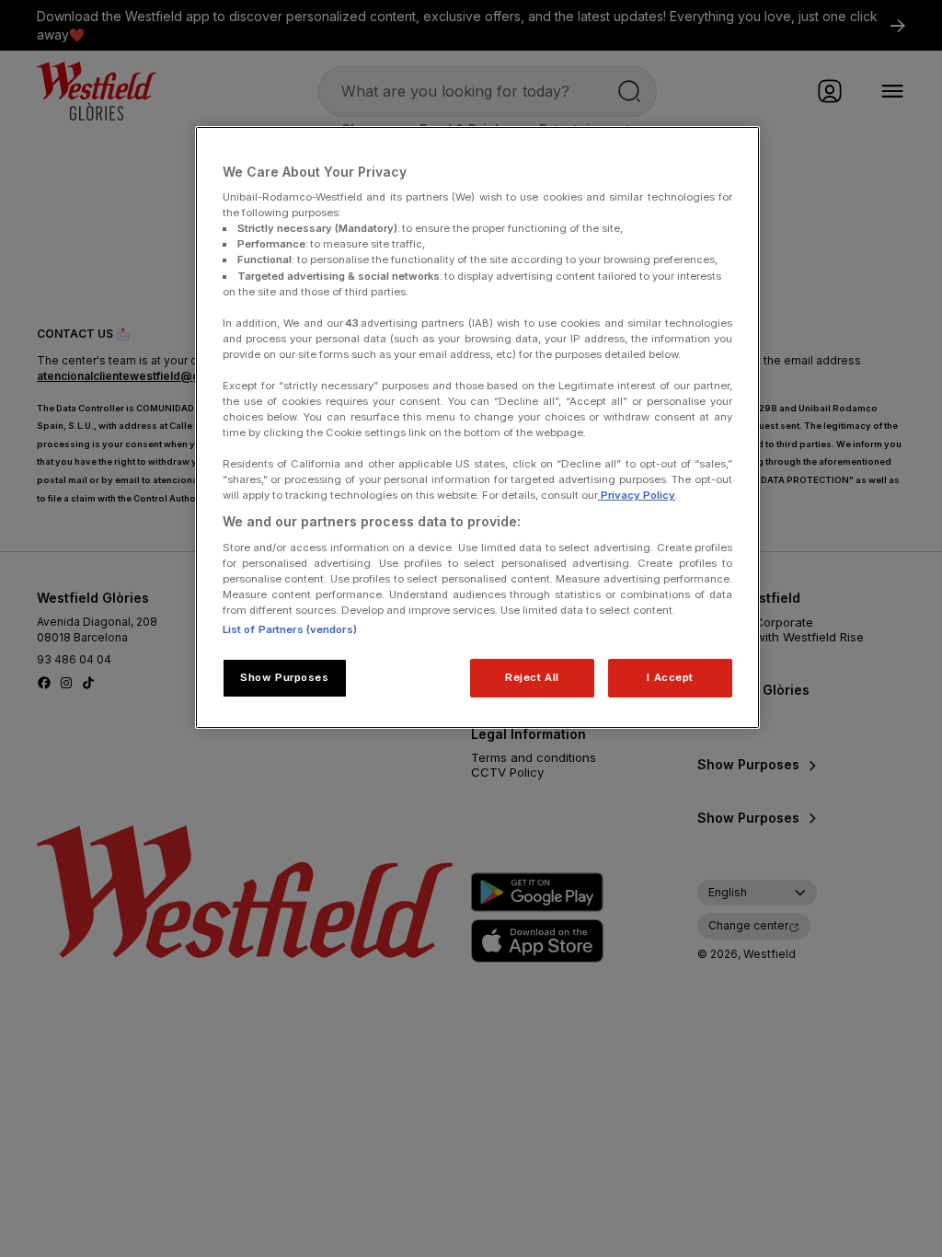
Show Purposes (284, 677)
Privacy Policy (636, 495)
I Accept (670, 677)
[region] (477, 428)
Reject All (532, 677)
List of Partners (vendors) (290, 629)
